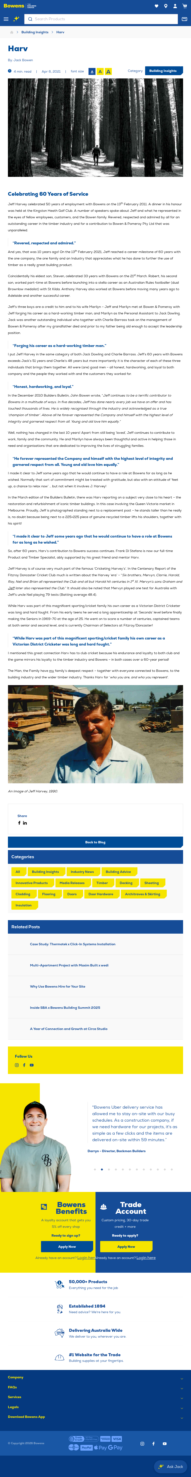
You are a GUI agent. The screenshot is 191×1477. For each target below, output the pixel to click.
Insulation (24, 905)
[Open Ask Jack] (16, 19)
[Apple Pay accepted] (100, 1447)
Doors (72, 894)
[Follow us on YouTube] (165, 1444)
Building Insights (34, 32)
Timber (102, 883)
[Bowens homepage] (20, 6)
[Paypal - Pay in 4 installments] (86, 1447)
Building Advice (118, 872)
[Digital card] (184, 19)
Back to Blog (95, 842)
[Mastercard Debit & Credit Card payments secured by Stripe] (73, 1447)
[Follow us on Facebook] (153, 1444)
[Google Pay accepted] (115, 1447)
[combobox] (101, 19)
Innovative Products (32, 883)
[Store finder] (166, 6)
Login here (86, 1257)
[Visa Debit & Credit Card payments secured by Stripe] (117, 1439)
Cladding (23, 894)
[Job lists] (156, 6)
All (18, 872)
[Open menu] (6, 19)
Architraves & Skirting (142, 894)
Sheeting (151, 883)
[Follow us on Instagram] (142, 1444)
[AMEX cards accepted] (105, 1439)
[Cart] (184, 6)
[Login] (175, 6)
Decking (126, 883)
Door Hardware (101, 894)
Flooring (48, 894)
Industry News (82, 872)
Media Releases (72, 883)
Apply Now (67, 1247)
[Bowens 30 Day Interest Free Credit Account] (84, 1439)
